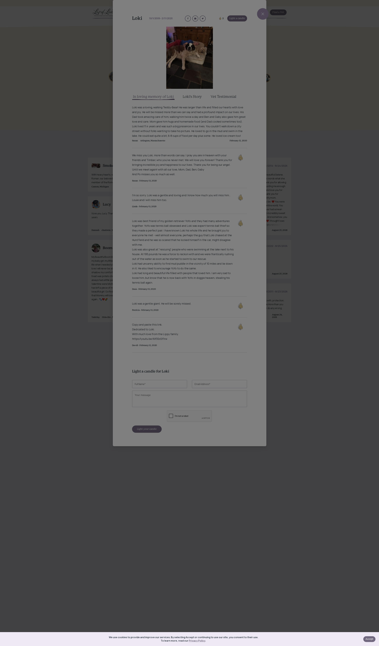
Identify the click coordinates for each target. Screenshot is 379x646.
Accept (369, 639)
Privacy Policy (197, 640)
